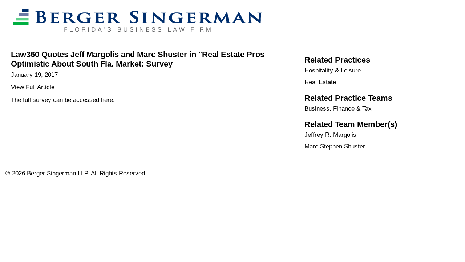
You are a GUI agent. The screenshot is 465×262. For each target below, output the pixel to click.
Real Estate (320, 82)
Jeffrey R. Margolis (330, 134)
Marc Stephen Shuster (334, 146)
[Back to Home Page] (133, 38)
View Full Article (32, 87)
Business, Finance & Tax (338, 108)
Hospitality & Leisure (332, 70)
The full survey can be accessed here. (63, 99)
